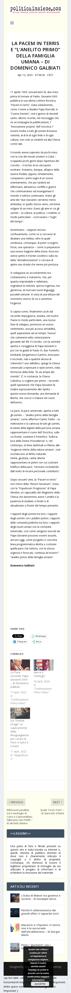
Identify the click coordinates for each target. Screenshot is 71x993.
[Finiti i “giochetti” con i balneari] (14, 947)
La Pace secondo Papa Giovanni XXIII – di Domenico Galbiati (19, 680)
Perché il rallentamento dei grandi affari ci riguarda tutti (40, 912)
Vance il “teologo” (40, 674)
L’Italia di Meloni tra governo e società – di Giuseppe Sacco (40, 897)
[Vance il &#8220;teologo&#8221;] (43, 665)
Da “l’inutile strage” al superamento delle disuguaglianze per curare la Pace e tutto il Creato (19, 733)
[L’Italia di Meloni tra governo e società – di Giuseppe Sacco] (14, 898)
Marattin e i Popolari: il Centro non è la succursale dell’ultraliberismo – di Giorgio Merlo (40, 930)
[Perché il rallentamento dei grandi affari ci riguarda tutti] (14, 912)
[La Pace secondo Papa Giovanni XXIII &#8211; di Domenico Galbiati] (20, 665)
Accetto (40, 984)
